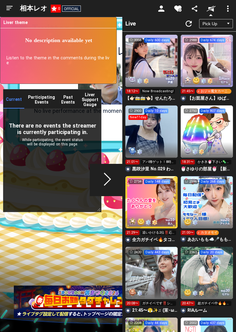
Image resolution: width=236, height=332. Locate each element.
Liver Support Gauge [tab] (90, 99)
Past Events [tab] (68, 100)
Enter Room (152, 66)
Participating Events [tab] (41, 100)
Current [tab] (14, 99)
